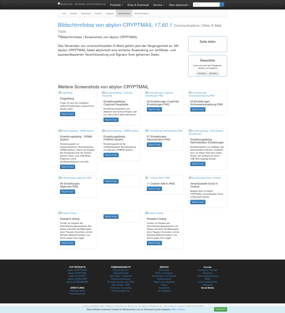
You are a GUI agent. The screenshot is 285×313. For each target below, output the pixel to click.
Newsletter (208, 284)
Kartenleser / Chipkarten (120, 275)
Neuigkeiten (164, 287)
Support (110, 13)
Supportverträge (120, 272)
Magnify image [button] (67, 114)
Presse (164, 284)
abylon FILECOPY (77, 275)
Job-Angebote (164, 290)
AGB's (207, 278)
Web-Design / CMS (121, 284)
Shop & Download (138, 5)
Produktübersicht (77, 293)
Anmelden (202, 73)
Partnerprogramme (121, 290)
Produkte (115, 5)
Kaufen (98, 13)
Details (74, 13)
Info (64, 13)
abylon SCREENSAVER (77, 281)
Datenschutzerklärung (207, 275)
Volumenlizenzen (121, 269)
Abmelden (213, 73)
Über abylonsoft (178, 5)
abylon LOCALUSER (77, 278)
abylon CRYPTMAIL (77, 272)
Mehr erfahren (178, 309)
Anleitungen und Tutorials (164, 275)
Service (158, 5)
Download (86, 13)
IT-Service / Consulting (120, 287)
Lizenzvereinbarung (207, 281)
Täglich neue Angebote (164, 281)
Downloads (164, 269)
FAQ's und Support (164, 272)
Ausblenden (220, 309)
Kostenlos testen (77, 290)
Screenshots (124, 13)
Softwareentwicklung (120, 278)
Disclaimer (208, 272)
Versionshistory (141, 13)
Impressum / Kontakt (207, 269)
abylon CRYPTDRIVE (77, 269)
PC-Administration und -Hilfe (120, 281)
